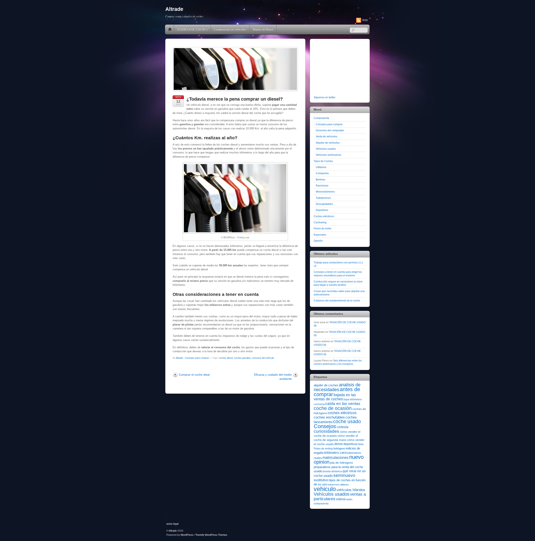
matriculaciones (335, 458)
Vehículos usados (326, 148)
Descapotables (324, 204)
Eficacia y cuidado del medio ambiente (273, 376)
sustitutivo (321, 480)
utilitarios (344, 484)
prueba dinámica (332, 471)
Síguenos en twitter (324, 97)
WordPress (187, 534)
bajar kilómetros (353, 399)
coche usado (347, 421)
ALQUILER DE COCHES (192, 29)
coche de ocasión (333, 408)
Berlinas (320, 179)
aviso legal (172, 523)
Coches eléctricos (324, 216)
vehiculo (325, 488)
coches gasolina (242, 358)
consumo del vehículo (263, 358)
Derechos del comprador (330, 130)
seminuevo (344, 475)
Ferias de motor (322, 228)
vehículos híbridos (350, 490)
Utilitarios (321, 167)
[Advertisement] (340, 68)
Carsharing (320, 222)
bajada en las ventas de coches (335, 397)
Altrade (179, 358)
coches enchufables (329, 417)
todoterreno (333, 484)
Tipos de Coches (323, 161)
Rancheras (322, 185)
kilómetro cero (335, 453)
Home (170, 29)
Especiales (320, 234)
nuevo (356, 457)
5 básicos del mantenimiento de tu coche (337, 300)
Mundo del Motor (263, 29)
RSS (365, 20)
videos (341, 499)
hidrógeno (339, 448)
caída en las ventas (342, 403)
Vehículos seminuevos (328, 154)
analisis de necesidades (337, 387)
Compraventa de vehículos (230, 29)
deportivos (350, 444)
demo (338, 444)
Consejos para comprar (197, 358)
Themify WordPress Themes (211, 534)
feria (360, 444)
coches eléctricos (342, 413)
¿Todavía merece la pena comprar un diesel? (234, 99)
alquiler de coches (326, 385)
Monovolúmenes (325, 191)
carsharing (319, 404)
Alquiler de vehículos (328, 142)
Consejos (325, 426)
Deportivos (322, 210)
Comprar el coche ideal (194, 374)
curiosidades (326, 431)
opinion (321, 462)
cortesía (342, 427)
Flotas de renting (323, 448)
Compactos (322, 173)
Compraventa (321, 118)
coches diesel (226, 358)
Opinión (318, 240)
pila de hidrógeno (341, 462)
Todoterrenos (323, 197)
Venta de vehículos (326, 136)
